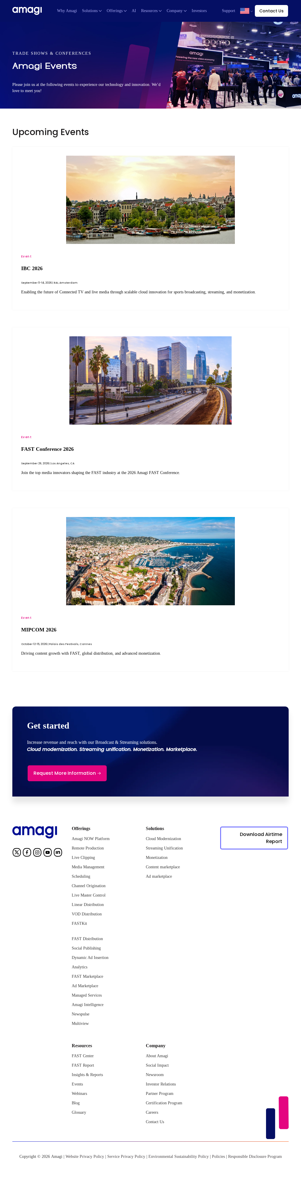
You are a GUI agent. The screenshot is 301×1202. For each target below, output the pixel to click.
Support (228, 11)
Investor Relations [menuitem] (161, 1084)
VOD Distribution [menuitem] (87, 914)
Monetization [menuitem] (157, 857)
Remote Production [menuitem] (88, 848)
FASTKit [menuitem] (79, 923)
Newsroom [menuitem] (155, 1075)
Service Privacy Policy (126, 1156)
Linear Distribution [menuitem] (88, 904)
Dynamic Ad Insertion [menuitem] (90, 957)
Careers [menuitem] (152, 1112)
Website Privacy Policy (85, 1156)
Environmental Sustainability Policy (178, 1156)
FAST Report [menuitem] (83, 1065)
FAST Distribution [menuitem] (87, 939)
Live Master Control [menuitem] (89, 895)
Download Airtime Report (261, 838)
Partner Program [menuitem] (159, 1093)
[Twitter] (16, 853)
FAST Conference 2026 (47, 449)
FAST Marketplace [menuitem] (87, 976)
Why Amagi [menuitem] (67, 11)
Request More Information (65, 773)
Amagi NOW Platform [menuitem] (91, 839)
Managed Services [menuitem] (87, 995)
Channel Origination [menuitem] (89, 886)
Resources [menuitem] (149, 11)
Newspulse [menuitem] (80, 1014)
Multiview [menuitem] (80, 1023)
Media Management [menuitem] (88, 867)
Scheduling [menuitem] (81, 876)
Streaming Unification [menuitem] (164, 848)
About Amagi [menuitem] (157, 1056)
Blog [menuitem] (76, 1103)
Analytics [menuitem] (79, 967)
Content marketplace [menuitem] (163, 867)
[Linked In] (57, 853)
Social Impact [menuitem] (157, 1065)
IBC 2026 (32, 268)
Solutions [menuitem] (90, 11)
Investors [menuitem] (199, 11)
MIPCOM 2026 (38, 630)
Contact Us (271, 11)
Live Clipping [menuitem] (83, 857)
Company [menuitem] (175, 11)
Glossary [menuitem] (79, 1112)
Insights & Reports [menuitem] (87, 1075)
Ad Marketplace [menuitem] (85, 986)
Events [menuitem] (77, 1084)
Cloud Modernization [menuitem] (163, 839)
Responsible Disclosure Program (255, 1156)
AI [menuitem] (134, 11)
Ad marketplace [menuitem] (159, 876)
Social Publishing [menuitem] (86, 948)
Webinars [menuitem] (79, 1093)
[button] (245, 11)
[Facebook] (27, 853)
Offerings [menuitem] (115, 11)
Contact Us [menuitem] (155, 1122)
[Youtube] (47, 853)
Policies (218, 1156)
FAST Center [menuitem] (83, 1056)
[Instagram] (37, 853)
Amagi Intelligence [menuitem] (87, 1005)
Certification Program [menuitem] (164, 1103)
